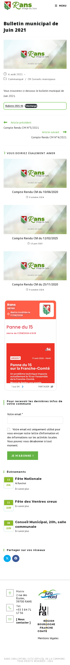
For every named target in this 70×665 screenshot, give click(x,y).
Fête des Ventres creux (36, 502)
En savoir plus (22, 488)
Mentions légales (48, 638)
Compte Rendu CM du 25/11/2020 (35, 284)
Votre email (15, 414)
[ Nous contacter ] (23, 620)
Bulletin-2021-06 (14, 105)
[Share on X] (7, 558)
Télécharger (31, 105)
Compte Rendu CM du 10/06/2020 (35, 192)
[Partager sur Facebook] (15, 558)
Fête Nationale (28, 479)
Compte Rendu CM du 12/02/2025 (35, 238)
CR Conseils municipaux (41, 79)
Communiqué (15, 79)
